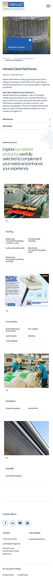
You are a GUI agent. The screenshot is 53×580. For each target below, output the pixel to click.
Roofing (9, 231)
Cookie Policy (22, 575)
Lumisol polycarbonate (15, 248)
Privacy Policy (8, 575)
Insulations (11, 401)
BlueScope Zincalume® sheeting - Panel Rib (15, 259)
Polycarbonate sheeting (34, 240)
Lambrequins (11, 336)
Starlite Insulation (13, 408)
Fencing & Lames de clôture (24, 58)
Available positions (37, 539)
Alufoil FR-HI (33, 408)
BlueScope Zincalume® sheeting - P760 (37, 250)
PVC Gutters (33, 329)
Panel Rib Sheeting (13, 476)
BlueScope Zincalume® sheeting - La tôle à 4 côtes (15, 241)
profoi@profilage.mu (11, 543)
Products (6, 58)
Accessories (11, 321)
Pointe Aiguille (11, 341)
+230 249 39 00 (10, 539)
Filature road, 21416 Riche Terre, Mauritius (11, 551)
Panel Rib (10, 468)
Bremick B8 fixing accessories (13, 330)
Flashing (31, 336)
